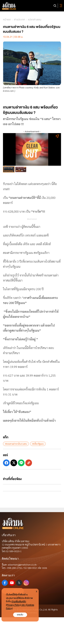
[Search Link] (55, 5)
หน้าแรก (7, 19)
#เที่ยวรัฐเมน (37, 443)
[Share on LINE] (21, 462)
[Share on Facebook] (6, 462)
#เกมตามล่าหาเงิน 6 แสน (16, 443)
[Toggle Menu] (60, 5)
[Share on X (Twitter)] (13, 462)
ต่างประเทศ (19, 19)
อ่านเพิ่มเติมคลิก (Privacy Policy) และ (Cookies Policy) (20, 605)
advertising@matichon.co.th (22, 564)
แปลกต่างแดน (34, 19)
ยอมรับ (20, 615)
